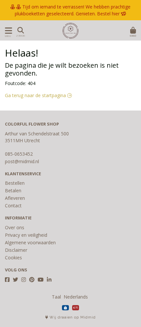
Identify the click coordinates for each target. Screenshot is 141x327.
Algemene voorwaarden (30, 242)
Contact (13, 205)
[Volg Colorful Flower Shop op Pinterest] (31, 279)
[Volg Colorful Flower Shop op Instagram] (23, 279)
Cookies (13, 257)
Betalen (13, 190)
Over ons (14, 227)
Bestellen (15, 183)
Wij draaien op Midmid (72, 317)
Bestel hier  (111, 13)
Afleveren (15, 198)
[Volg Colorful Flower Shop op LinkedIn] (49, 279)
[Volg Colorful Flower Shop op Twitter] (15, 279)
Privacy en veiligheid (26, 235)
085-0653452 (19, 154)
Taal (56, 297)
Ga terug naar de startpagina (36, 95)
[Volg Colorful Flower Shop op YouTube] (41, 279)
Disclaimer (16, 250)
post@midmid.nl (22, 161)
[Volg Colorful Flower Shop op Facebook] (7, 279)
